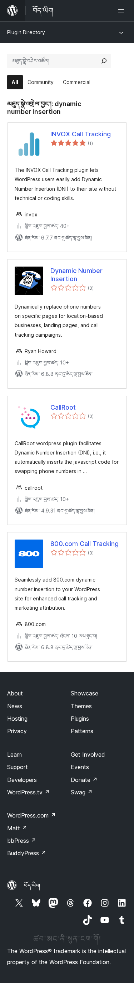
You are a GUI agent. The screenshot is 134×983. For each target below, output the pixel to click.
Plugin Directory (26, 32)
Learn (14, 754)
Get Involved (88, 754)
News (14, 706)
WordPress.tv (28, 792)
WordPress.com (31, 815)
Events (80, 767)
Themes (81, 706)
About (15, 693)
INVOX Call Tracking (80, 134)
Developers (22, 779)
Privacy (17, 731)
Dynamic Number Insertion (76, 275)
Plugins (80, 718)
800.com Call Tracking (84, 543)
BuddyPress (26, 853)
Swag (82, 792)
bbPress (21, 840)
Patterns (82, 731)
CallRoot (63, 407)
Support (17, 767)
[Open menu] (122, 10)
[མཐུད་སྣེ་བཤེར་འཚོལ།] (104, 61)
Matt (17, 828)
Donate (84, 779)
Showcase (84, 693)
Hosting (17, 718)
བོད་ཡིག (32, 885)
